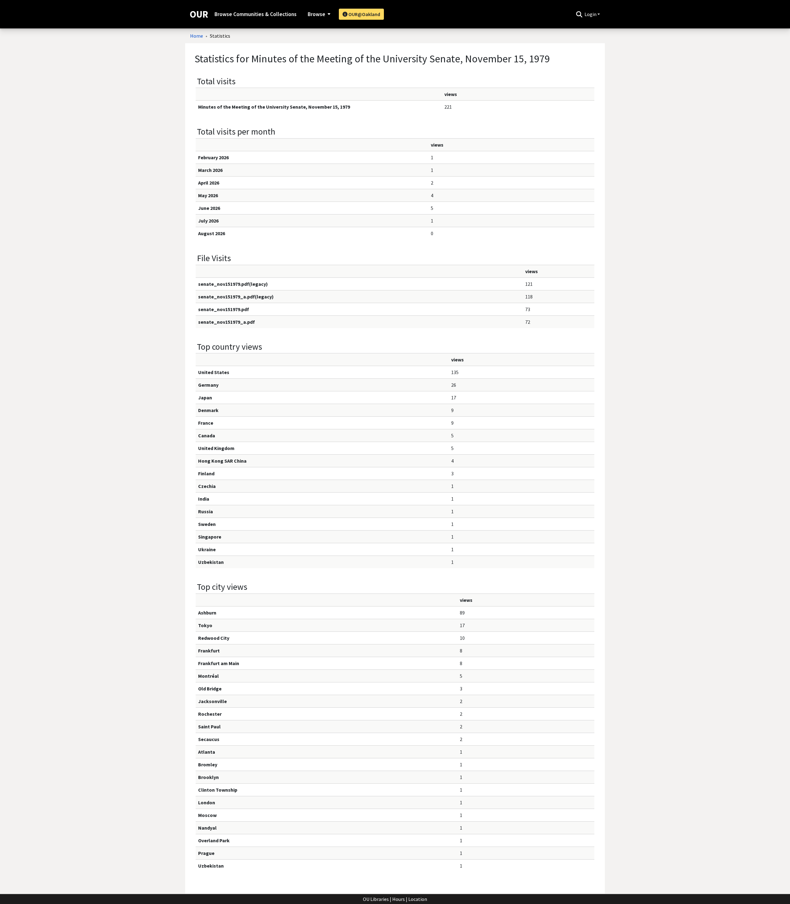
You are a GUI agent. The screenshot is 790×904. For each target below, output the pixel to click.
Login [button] (590, 14)
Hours (398, 899)
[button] (579, 14)
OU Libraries (376, 899)
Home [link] (196, 36)
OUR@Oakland (363, 14)
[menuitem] (318, 14)
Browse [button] (316, 14)
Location (417, 899)
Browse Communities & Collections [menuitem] (255, 14)
